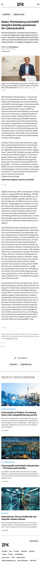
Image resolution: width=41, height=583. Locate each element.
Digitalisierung (19, 14)
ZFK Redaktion (13, 47)
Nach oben (34, 541)
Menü (2, 4)
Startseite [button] (20, 4)
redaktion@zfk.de (11, 338)
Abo (38, 4)
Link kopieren (22, 358)
